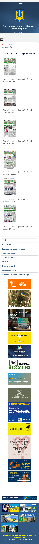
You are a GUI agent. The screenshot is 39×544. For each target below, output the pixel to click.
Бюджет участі (8, 266)
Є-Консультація (9, 258)
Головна (5, 45)
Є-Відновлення (8, 253)
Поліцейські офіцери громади (15, 275)
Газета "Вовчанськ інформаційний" (19, 53)
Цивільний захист (10, 270)
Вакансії (5, 262)
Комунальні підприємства (13, 249)
